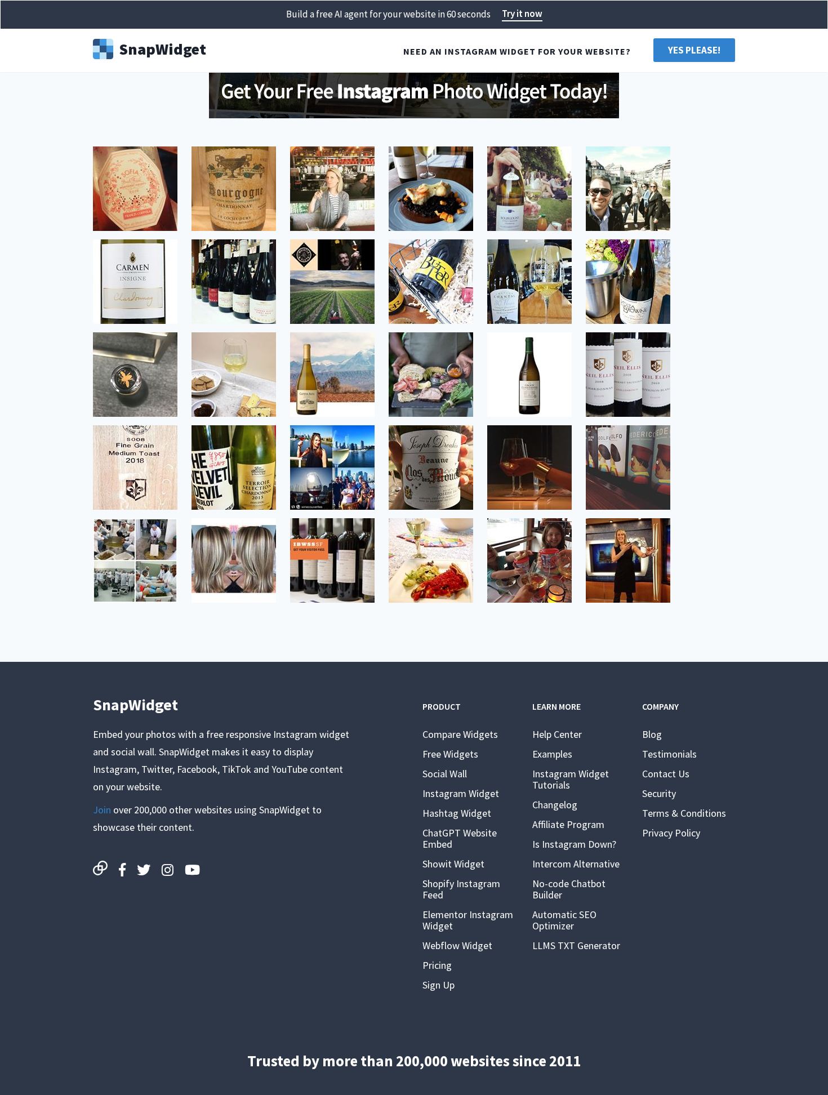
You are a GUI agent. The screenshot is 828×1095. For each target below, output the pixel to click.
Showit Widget (453, 863)
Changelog (554, 804)
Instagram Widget (460, 793)
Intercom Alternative (576, 863)
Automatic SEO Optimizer (564, 920)
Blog (652, 734)
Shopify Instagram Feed (461, 889)
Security (659, 793)
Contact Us (665, 773)
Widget (162, 48)
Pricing (437, 965)
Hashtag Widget (456, 813)
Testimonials (669, 753)
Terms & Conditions (684, 813)
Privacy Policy (671, 832)
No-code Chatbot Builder (569, 889)
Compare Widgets (460, 734)
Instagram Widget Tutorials (570, 779)
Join (102, 809)
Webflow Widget (457, 945)
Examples (552, 753)
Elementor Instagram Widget (467, 920)
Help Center (557, 734)
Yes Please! (694, 50)
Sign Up (438, 984)
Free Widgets (450, 753)
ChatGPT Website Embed (459, 838)
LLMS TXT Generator (576, 945)
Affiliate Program (568, 824)
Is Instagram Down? (574, 844)
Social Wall (444, 773)
